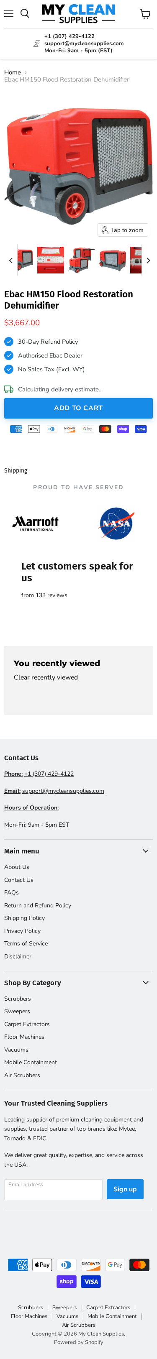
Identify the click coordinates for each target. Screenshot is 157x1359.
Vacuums (16, 1050)
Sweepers (17, 1011)
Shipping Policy (24, 918)
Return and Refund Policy (37, 905)
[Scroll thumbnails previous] (11, 260)
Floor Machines (24, 1037)
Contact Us (18, 880)
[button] (19, 260)
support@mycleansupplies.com (63, 791)
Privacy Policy (22, 931)
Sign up (125, 1189)
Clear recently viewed (46, 677)
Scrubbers (17, 999)
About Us (16, 867)
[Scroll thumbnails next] (148, 260)
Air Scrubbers (22, 1075)
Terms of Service (26, 944)
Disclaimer (17, 956)
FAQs (11, 893)
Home (12, 72)
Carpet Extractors (27, 1024)
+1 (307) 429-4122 (49, 774)
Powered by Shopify (78, 1342)
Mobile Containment (30, 1062)
